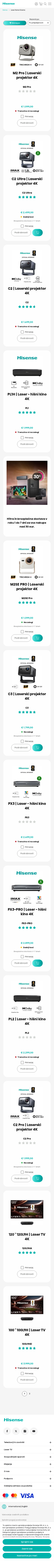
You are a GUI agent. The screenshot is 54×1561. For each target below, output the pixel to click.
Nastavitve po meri (27, 1555)
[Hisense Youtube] (34, 1431)
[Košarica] (40, 3)
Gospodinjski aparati (14, 1457)
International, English (18, 1506)
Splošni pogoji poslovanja (14, 1520)
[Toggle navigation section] (50, 1442)
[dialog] (27, 1541)
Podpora (8, 1478)
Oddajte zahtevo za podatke (18, 1486)
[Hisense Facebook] (7, 1431)
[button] (37, 232)
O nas (7, 1471)
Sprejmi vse (27, 1541)
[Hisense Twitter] (16, 1431)
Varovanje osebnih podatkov (15, 1514)
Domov (5, 10)
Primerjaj (29, 116)
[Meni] (49, 3)
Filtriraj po (15, 23)
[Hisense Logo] (17, 4)
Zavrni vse (27, 1548)
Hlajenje (8, 1464)
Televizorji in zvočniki (14, 1442)
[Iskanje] (45, 3)
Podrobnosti (27, 122)
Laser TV (8, 1449)
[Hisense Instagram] (25, 1431)
